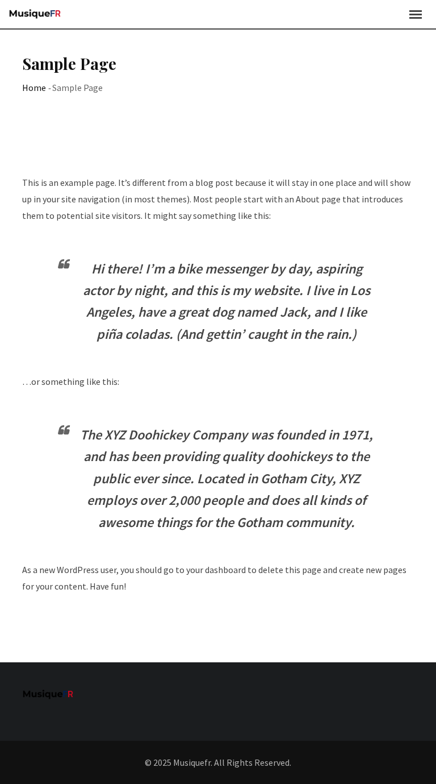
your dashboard (216, 569)
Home (34, 87)
